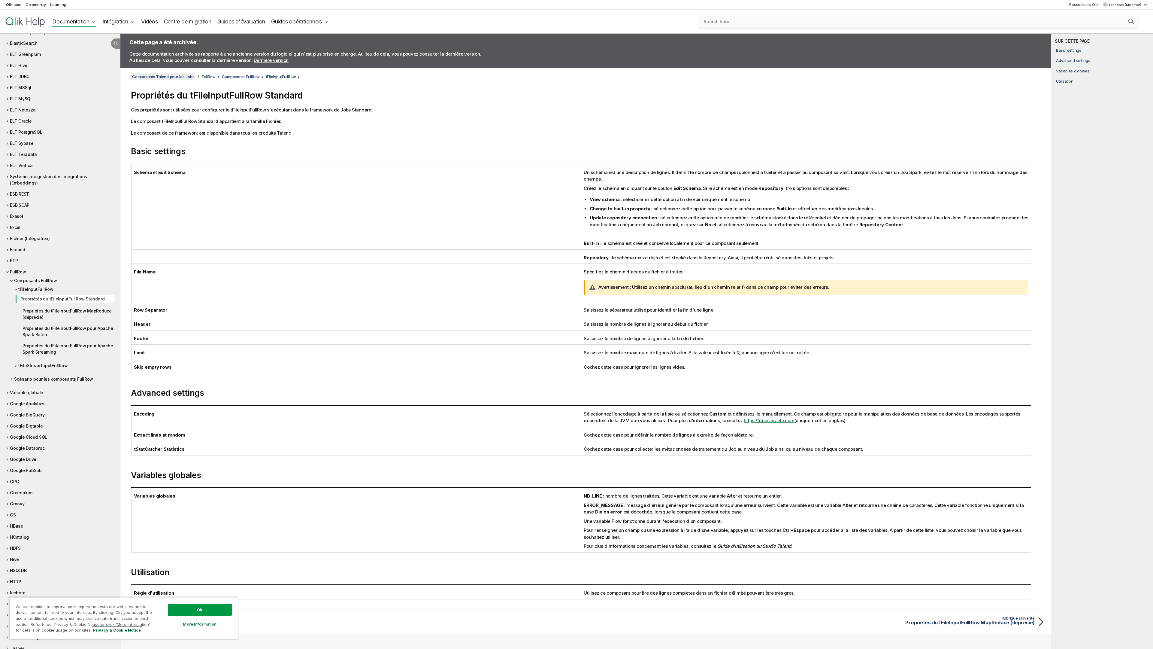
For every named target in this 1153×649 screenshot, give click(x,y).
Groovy (17, 503)
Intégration (115, 21)
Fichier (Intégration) (30, 238)
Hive (14, 559)
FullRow (18, 271)
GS (13, 514)
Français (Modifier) (1125, 5)
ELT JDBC (19, 76)
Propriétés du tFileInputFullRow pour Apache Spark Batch (68, 331)
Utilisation (1064, 81)
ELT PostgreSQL (26, 132)
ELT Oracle (21, 120)
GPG (14, 481)
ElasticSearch (24, 43)
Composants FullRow (35, 280)
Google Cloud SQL (28, 437)
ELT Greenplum (25, 54)
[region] (124, 618)
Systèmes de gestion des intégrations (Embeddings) (48, 179)
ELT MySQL (21, 98)
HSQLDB (18, 570)
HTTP (15, 581)
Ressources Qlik (1083, 4)
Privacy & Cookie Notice (117, 630)
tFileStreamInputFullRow (43, 365)
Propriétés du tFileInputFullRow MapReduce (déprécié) (67, 314)
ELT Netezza (22, 109)
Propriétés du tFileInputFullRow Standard (62, 298)
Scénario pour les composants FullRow (53, 379)
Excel (15, 227)
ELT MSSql (20, 87)
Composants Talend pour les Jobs (163, 76)
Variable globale (26, 392)
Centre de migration (187, 21)
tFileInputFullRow (35, 289)
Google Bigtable (26, 425)
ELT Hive (18, 65)
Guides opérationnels (296, 21)
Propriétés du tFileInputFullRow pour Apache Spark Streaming (68, 349)
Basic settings (1068, 50)
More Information (199, 624)
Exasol (16, 216)
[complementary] (1102, 341)
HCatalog (19, 537)
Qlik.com (13, 4)
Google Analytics (27, 403)
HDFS (15, 548)
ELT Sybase (22, 143)
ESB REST (19, 194)
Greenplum (21, 492)
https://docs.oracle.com (769, 420)
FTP (14, 260)
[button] (1131, 21)
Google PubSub (26, 470)
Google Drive (23, 459)
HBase (16, 526)
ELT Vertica (21, 165)
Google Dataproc (27, 448)
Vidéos (149, 21)
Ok (199, 609)
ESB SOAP (19, 205)
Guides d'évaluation (241, 21)
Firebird (17, 249)
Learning (58, 4)
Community (36, 4)
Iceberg (17, 592)
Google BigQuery (27, 414)
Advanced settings (1073, 60)
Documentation (70, 21)
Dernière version (271, 60)
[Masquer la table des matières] (115, 43)
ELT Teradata (23, 154)
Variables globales (1072, 71)
